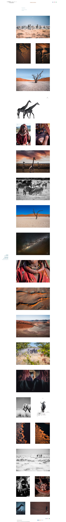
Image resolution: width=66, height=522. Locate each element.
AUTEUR (7, 255)
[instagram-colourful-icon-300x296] (47, 518)
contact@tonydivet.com (19, 520)
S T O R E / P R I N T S (5, 259)
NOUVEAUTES (6, 257)
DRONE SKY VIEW (5, 258)
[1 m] (49, 518)
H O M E (7, 254)
